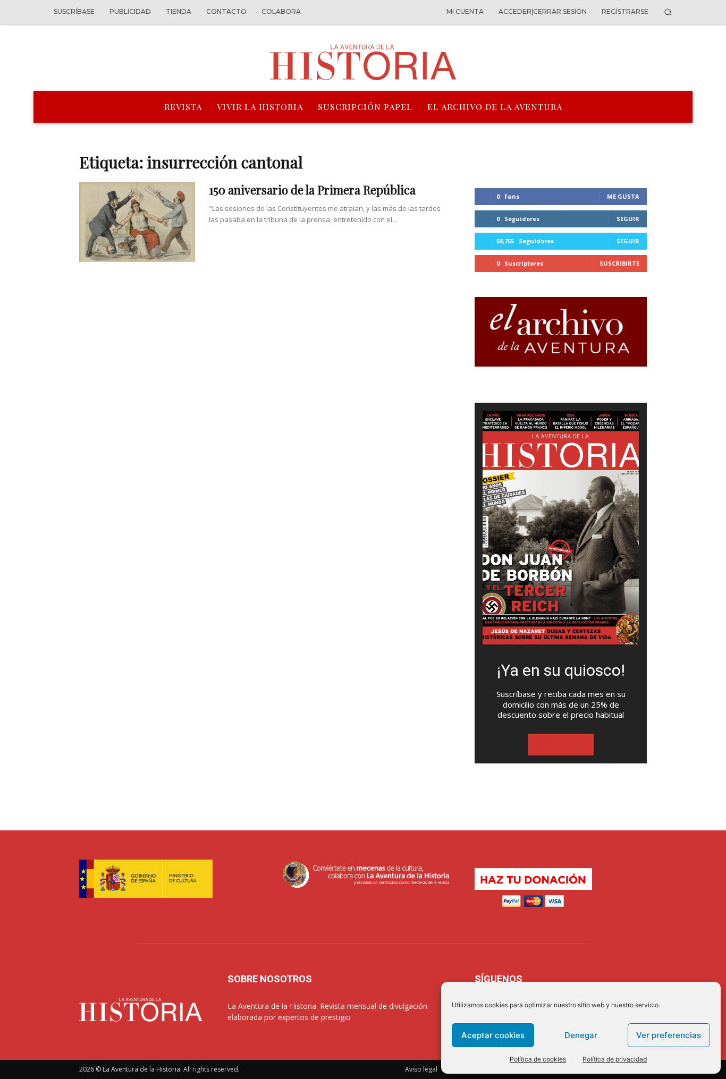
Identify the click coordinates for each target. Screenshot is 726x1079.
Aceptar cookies (493, 1035)
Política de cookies (538, 1059)
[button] (668, 12)
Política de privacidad (615, 1059)
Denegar (580, 1035)
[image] (561, 527)
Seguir (628, 219)
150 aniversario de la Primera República (312, 190)
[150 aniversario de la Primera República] (137, 222)
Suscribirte (619, 263)
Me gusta (623, 196)
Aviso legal (421, 1069)
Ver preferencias (668, 1035)
